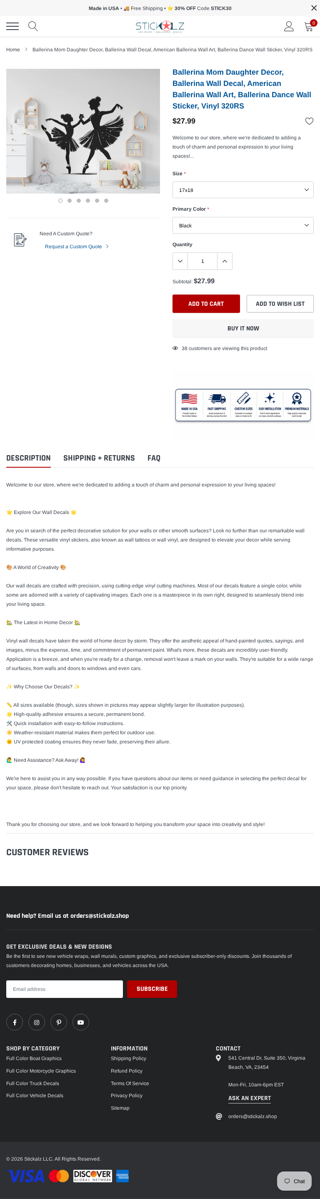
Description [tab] (28, 458)
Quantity (182, 244)
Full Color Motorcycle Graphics (41, 1071)
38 (185, 348)
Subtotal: (182, 282)
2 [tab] (70, 201)
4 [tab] (88, 201)
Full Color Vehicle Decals (34, 1095)
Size (178, 173)
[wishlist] (309, 121)
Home (13, 50)
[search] (33, 26)
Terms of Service (130, 1083)
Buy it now (243, 328)
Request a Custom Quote (74, 246)
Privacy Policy (126, 1095)
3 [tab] (79, 201)
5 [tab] (97, 201)
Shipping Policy (128, 1058)
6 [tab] (106, 201)
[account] (289, 26)
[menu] (12, 26)
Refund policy (126, 1071)
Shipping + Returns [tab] (99, 458)
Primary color (190, 209)
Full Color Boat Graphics (34, 1058)
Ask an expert (249, 1098)
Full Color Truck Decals (32, 1083)
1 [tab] (60, 201)
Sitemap (120, 1108)
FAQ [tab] (154, 458)
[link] (14, 1022)
